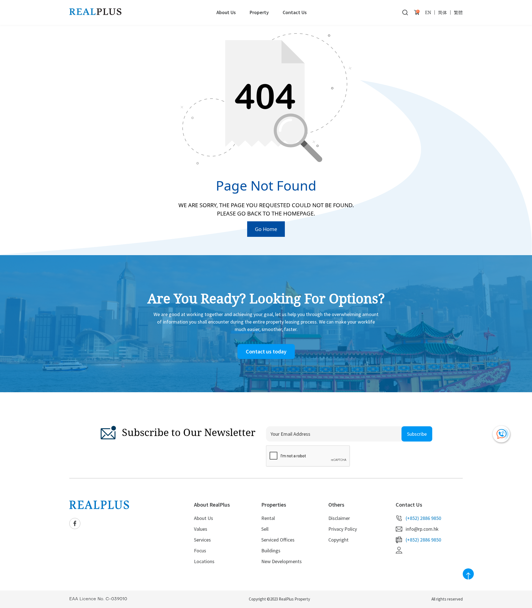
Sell (264, 529)
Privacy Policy (342, 529)
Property (259, 12)
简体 (442, 12)
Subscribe (417, 434)
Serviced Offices (278, 540)
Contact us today (266, 351)
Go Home (266, 229)
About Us (226, 12)
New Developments (281, 561)
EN (428, 12)
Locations (204, 561)
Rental (268, 518)
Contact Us (295, 12)
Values (200, 529)
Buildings (270, 550)
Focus (200, 550)
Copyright (338, 540)
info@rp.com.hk (422, 529)
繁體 (458, 12)
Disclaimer (339, 518)
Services (202, 540)
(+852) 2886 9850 (423, 518)
